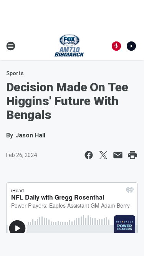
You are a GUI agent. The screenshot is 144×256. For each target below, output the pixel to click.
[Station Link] (69, 46)
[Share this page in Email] (118, 155)
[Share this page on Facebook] (88, 155)
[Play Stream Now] (131, 46)
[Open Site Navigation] (10, 46)
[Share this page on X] (103, 155)
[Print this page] (132, 155)
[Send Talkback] (116, 46)
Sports (15, 73)
